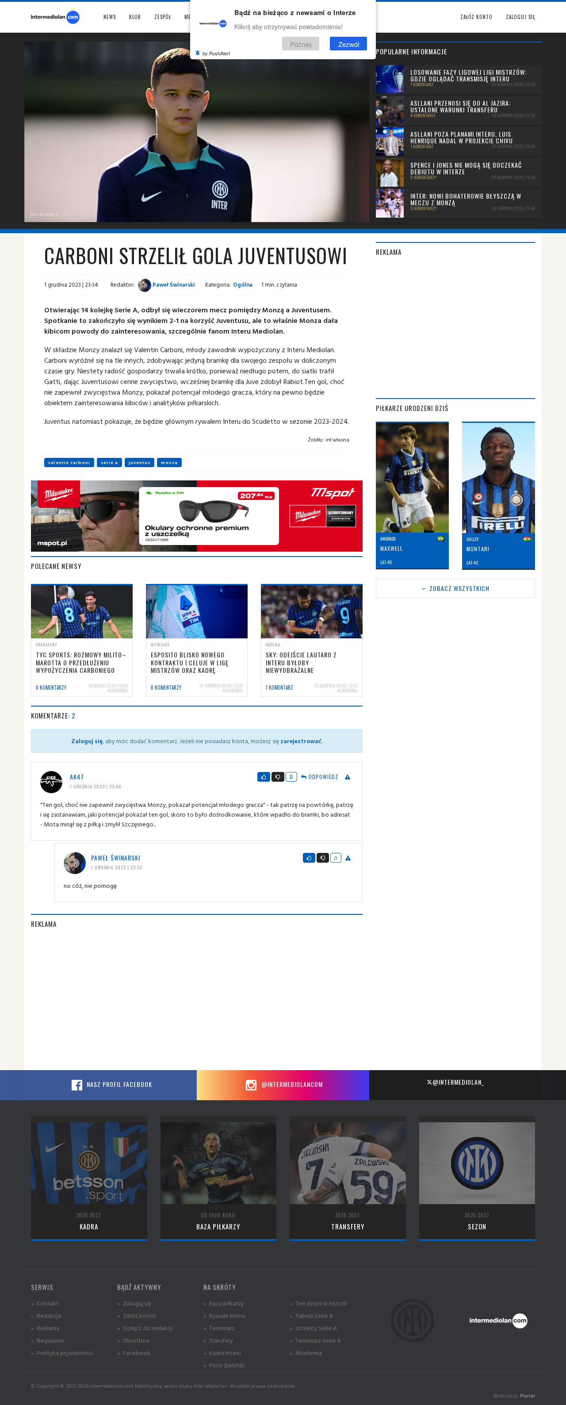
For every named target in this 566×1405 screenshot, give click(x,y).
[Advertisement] (197, 999)
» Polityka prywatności (62, 1352)
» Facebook (133, 1352)
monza (169, 462)
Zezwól (348, 43)
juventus (139, 462)
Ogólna (242, 284)
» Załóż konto (136, 1315)
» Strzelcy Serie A (313, 1327)
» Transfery (218, 1340)
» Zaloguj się (134, 1303)
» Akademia (306, 1352)
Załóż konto (476, 16)
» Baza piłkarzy (223, 1303)
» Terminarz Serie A (315, 1340)
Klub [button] (135, 16)
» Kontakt (45, 1303)
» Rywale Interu (224, 1315)
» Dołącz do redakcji (145, 1327)
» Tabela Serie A (311, 1315)
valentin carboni (69, 462)
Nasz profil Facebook (118, 1084)
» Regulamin (47, 1340)
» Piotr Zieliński (224, 1365)
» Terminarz (219, 1327)
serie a (109, 462)
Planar (527, 1395)
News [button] (109, 16)
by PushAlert (216, 53)
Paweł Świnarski (173, 284)
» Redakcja (46, 1315)
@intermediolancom (291, 1084)
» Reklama (45, 1327)
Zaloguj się (520, 16)
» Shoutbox (133, 1340)
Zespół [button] (162, 16)
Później (300, 43)
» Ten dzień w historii (318, 1303)
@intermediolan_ (458, 1081)
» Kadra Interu (222, 1352)
